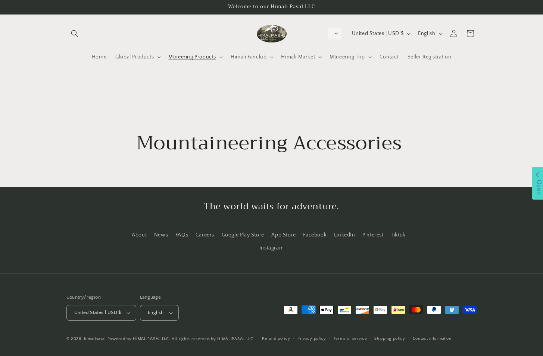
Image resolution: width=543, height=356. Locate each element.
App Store (283, 235)
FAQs (181, 235)
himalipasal (95, 339)
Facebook (315, 235)
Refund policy (276, 338)
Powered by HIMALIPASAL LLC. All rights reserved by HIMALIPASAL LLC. (181, 339)
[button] (74, 33)
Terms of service (350, 338)
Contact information (432, 338)
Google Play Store (243, 235)
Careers (205, 235)
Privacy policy (311, 338)
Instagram (271, 248)
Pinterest (372, 235)
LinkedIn (344, 235)
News (161, 235)
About (139, 235)
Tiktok (398, 235)
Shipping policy (389, 338)
